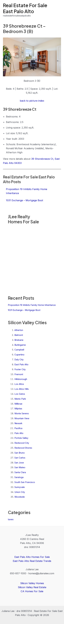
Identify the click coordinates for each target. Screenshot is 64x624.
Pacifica (18, 428)
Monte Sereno (21, 413)
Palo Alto (18, 433)
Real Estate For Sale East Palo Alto (25, 8)
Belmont (18, 335)
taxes (11, 519)
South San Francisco (24, 482)
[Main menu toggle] (57, 10)
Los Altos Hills (21, 389)
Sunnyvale (19, 487)
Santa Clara (20, 472)
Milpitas (18, 408)
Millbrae (18, 403)
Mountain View (21, 418)
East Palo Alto (21, 364)
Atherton (18, 330)
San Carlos (19, 457)
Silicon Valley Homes (32, 583)
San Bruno (19, 452)
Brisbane (18, 340)
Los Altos (19, 384)
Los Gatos (19, 394)
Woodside (19, 497)
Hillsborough (20, 379)
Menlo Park (20, 399)
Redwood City (21, 443)
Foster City (20, 369)
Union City (19, 492)
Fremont (18, 374)
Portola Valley (21, 438)
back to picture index (32, 100)
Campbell (19, 349)
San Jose (19, 462)
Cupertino (19, 354)
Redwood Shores (23, 448)
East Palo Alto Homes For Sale (32, 556)
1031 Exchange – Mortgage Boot (24, 310)
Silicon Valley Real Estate (32, 587)
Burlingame (20, 345)
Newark (18, 423)
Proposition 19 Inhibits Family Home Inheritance (32, 305)
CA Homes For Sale (32, 591)
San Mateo (19, 467)
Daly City (19, 359)
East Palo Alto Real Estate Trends (32, 560)
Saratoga (19, 477)
